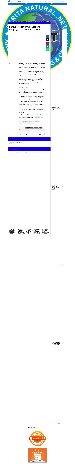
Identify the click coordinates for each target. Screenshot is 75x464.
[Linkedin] (38, 127)
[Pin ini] (47, 43)
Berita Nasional (25, 121)
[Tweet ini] (47, 39)
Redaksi (60, 421)
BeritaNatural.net (23, 139)
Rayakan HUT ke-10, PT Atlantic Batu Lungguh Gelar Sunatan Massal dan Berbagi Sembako (37, 231)
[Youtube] (41, 127)
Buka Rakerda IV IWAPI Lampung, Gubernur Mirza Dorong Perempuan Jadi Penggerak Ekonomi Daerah (45, 232)
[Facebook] (26, 127)
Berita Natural (31, 121)
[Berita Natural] (15, 1)
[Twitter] (28, 127)
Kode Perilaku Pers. (55, 421)
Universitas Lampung (29, 122)
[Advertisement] (37, 12)
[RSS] (20, 129)
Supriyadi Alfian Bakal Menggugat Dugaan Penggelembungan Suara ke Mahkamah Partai (39, 133)
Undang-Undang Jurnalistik (56, 423)
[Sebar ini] (47, 36)
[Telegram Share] (47, 46)
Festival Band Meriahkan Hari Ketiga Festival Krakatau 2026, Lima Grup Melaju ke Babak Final (21, 232)
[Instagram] (36, 127)
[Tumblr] (33, 127)
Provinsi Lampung (22, 122)
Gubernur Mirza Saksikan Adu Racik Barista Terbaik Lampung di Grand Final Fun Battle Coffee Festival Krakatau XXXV (12, 232)
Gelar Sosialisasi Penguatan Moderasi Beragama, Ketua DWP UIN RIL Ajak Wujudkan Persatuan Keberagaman (25, 133)
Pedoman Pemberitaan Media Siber (57, 424)
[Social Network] (65, 1)
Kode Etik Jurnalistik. (55, 422)
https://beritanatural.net (17, 143)
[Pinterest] (31, 127)
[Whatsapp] (47, 49)
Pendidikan (37, 121)
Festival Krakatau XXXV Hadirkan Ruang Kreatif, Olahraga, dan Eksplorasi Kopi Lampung (29, 231)
